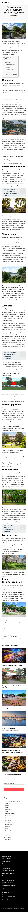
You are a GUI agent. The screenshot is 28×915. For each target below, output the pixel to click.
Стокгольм (8, 822)
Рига (6, 805)
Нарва (7, 826)
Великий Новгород (10, 813)
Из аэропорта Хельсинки (8, 873)
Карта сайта (16, 908)
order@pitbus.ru (8, 899)
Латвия (6, 803)
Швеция (7, 820)
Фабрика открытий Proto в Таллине (13, 665)
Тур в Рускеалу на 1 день (9, 885)
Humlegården (9, 71)
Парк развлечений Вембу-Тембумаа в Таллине (13, 686)
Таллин (7, 833)
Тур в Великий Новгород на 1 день (11, 888)
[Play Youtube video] (14, 383)
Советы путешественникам (11, 801)
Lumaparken (8, 72)
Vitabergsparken (9, 69)
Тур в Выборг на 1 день (8, 882)
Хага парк (8, 67)
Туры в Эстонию (6, 858)
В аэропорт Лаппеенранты (9, 876)
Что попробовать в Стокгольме (11, 774)
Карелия (7, 815)
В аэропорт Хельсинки (8, 870)
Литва (6, 807)
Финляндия (7, 837)
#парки (6, 636)
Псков (6, 818)
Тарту (6, 835)
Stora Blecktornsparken (11, 74)
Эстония (7, 824)
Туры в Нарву (5, 864)
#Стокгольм (7, 639)
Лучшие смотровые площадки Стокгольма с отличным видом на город (12, 752)
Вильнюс (7, 809)
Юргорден (7, 62)
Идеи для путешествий (7, 908)
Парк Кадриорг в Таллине (9, 708)
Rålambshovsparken (10, 64)
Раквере (7, 830)
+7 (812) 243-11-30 (9, 895)
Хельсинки (7, 839)
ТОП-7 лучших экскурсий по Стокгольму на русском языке (11, 729)
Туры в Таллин (6, 861)
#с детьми (14, 636)
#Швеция (17, 639)
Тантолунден (9, 66)
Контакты (22, 908)
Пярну (7, 828)
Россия (6, 811)
